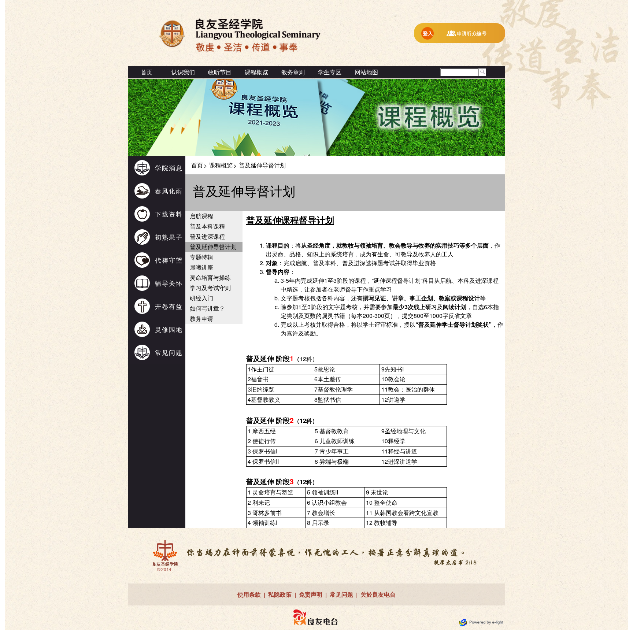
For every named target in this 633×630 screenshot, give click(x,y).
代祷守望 (169, 259)
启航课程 (201, 216)
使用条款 (249, 594)
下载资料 (169, 213)
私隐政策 (280, 594)
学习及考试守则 (210, 288)
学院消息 (169, 167)
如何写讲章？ (207, 308)
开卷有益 (169, 306)
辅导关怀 (169, 283)
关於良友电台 (378, 594)
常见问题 (169, 352)
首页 (146, 72)
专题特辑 (201, 257)
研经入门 (201, 298)
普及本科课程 (207, 226)
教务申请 (201, 318)
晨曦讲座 (201, 267)
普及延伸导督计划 (213, 246)
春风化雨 (169, 190)
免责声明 (310, 594)
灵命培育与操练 (210, 277)
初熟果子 (169, 236)
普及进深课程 (207, 236)
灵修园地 (169, 329)
